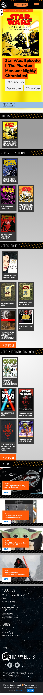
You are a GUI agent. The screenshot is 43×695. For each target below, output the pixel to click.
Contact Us (7, 613)
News (4, 647)
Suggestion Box (10, 616)
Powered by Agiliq (11, 675)
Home (5, 10)
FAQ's (4, 598)
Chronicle (28, 10)
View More (8, 345)
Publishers (21, 10)
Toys (4, 629)
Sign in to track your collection (9, 104)
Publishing (7, 632)
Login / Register (21, 5)
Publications (12, 10)
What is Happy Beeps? (13, 595)
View (6, 492)
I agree (30, 690)
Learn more (21, 690)
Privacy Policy (8, 601)
